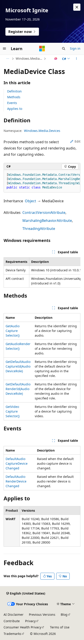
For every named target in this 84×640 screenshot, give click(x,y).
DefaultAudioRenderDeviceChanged (16, 481)
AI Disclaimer (14, 614)
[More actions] (76, 58)
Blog (64, 614)
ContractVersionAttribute (43, 212)
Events (12, 103)
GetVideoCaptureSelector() (12, 411)
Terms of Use (59, 627)
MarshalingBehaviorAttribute (47, 220)
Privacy (30, 621)
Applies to (14, 108)
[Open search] (63, 49)
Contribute (12, 621)
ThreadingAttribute (38, 228)
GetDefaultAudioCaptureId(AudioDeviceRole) (18, 366)
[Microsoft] (42, 48)
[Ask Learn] (56, 58)
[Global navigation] (4, 49)
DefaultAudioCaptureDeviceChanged (17, 463)
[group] (42, 181)
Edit (77, 141)
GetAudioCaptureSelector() (12, 330)
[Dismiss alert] (76, 7)
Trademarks (12, 634)
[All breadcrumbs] (7, 58)
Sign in (75, 48)
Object (30, 200)
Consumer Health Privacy (22, 627)
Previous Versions (42, 614)
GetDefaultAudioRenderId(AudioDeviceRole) (18, 389)
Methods (13, 97)
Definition (14, 91)
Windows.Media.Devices (29, 58)
